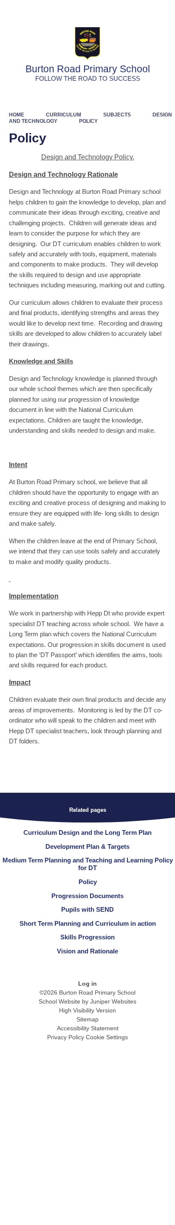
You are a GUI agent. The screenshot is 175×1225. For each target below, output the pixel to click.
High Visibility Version (87, 1010)
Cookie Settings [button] (107, 1037)
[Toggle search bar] (142, 10)
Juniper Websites (113, 1001)
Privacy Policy (65, 1037)
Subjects (117, 114)
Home (16, 114)
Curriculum (63, 114)
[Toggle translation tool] (121, 10)
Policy (88, 121)
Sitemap (87, 1019)
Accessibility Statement (88, 1028)
